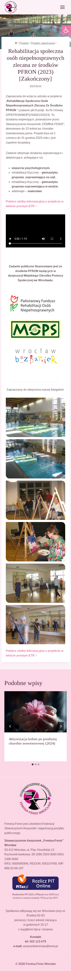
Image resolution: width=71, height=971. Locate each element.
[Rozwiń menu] (62, 7)
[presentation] (35, 711)
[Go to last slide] (10, 726)
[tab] (32, 764)
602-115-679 (38, 941)
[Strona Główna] (16, 43)
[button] (66, 30)
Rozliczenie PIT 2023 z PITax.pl (28, 894)
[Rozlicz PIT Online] (35, 882)
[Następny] (61, 726)
